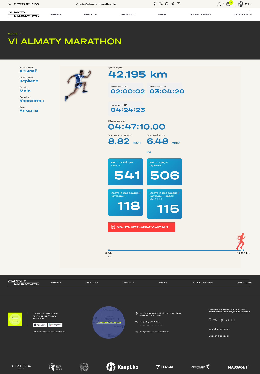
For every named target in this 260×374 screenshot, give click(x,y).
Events (56, 14)
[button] (128, 14)
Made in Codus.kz (219, 336)
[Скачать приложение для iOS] (40, 325)
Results (90, 14)
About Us (244, 282)
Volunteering (200, 14)
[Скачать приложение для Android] (55, 325)
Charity (129, 282)
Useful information (219, 329)
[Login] (220, 4)
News (162, 14)
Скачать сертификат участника (143, 227)
